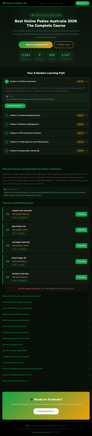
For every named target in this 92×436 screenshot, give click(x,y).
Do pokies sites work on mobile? (46, 332)
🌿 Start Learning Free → (35, 44)
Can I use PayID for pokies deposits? (46, 308)
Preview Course (63, 44)
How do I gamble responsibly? (46, 350)
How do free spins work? (46, 344)
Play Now (81, 214)
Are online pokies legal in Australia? (46, 302)
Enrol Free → (82, 3)
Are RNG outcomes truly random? (46, 356)
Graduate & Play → (46, 411)
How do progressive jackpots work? (46, 375)
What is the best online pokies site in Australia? (46, 296)
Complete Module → (15, 106)
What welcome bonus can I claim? (46, 338)
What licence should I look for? (46, 381)
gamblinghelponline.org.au (41, 432)
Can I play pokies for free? (46, 363)
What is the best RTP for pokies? (46, 314)
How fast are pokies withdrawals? (46, 320)
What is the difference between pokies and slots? (46, 369)
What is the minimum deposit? (46, 326)
